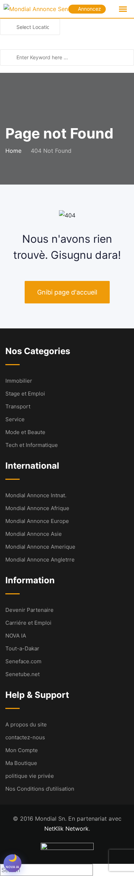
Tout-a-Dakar (22, 648)
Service (15, 419)
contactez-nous (25, 737)
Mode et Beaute (25, 432)
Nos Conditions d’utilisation (39, 788)
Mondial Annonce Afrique (37, 508)
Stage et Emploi (25, 393)
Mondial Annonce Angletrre (40, 559)
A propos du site (26, 724)
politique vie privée (29, 775)
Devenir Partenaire (29, 609)
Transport (17, 406)
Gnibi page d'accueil (67, 292)
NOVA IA (15, 635)
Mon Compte (21, 750)
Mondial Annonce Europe (37, 521)
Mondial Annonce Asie (33, 533)
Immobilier (18, 380)
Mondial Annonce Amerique (40, 546)
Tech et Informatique (31, 445)
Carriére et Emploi (28, 622)
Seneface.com (23, 661)
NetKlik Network (66, 828)
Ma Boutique (21, 763)
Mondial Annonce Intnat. (35, 495)
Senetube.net (22, 674)
